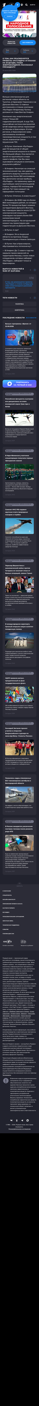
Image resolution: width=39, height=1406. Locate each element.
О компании (7, 891)
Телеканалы (7, 1075)
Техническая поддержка (11, 925)
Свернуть (19, 886)
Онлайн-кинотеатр (9, 899)
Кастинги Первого (9, 908)
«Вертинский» (15, 1016)
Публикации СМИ (8, 933)
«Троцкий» (31, 1013)
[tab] (11, 42)
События (5, 929)
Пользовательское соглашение (13, 916)
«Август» (5, 1011)
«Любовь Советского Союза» (19, 1011)
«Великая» (6, 1016)
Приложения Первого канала (12, 903)
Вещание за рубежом (27, 945)
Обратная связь (8, 921)
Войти (32, 5)
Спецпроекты (7, 895)
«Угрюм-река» (15, 1013)
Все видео (6, 912)
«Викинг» (24, 1013)
